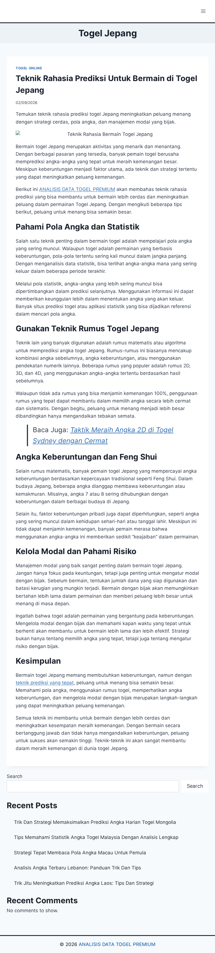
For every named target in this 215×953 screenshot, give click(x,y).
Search (14, 776)
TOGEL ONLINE (29, 68)
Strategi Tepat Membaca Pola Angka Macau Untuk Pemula (80, 852)
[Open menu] (203, 11)
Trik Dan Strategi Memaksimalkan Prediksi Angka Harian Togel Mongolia (95, 822)
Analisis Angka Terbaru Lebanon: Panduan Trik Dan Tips (77, 868)
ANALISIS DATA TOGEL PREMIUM (117, 944)
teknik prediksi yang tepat (45, 682)
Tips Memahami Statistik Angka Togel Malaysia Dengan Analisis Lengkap (96, 837)
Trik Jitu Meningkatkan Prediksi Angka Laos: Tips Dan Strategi (84, 883)
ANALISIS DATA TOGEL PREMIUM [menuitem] (77, 189)
